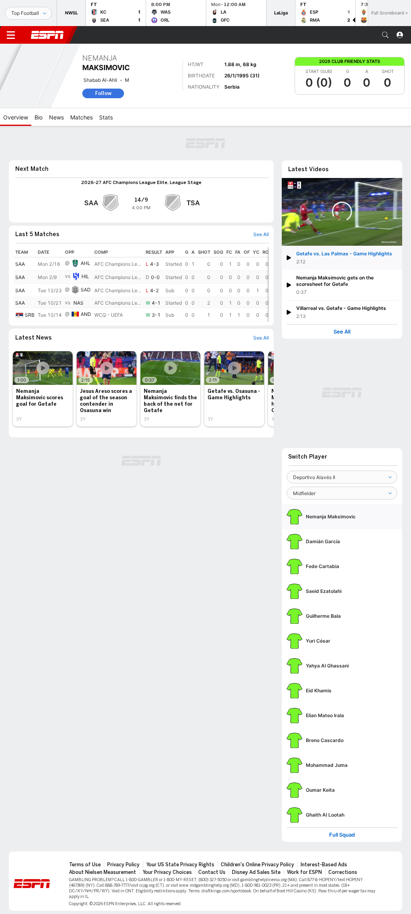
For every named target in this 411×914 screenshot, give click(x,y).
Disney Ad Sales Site (256, 872)
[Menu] (11, 35)
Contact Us (212, 872)
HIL (85, 276)
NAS (78, 303)
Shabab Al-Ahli (100, 80)
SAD (86, 290)
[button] (385, 35)
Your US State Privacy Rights (180, 864)
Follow (103, 93)
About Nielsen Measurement (102, 872)
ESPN (47, 35)
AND (86, 314)
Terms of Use (85, 864)
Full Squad (342, 835)
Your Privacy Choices (167, 872)
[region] (141, 284)
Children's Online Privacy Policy (257, 864)
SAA (20, 264)
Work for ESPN (304, 872)
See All (342, 332)
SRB (30, 315)
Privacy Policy (123, 864)
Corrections (342, 872)
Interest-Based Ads (324, 864)
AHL (85, 263)
